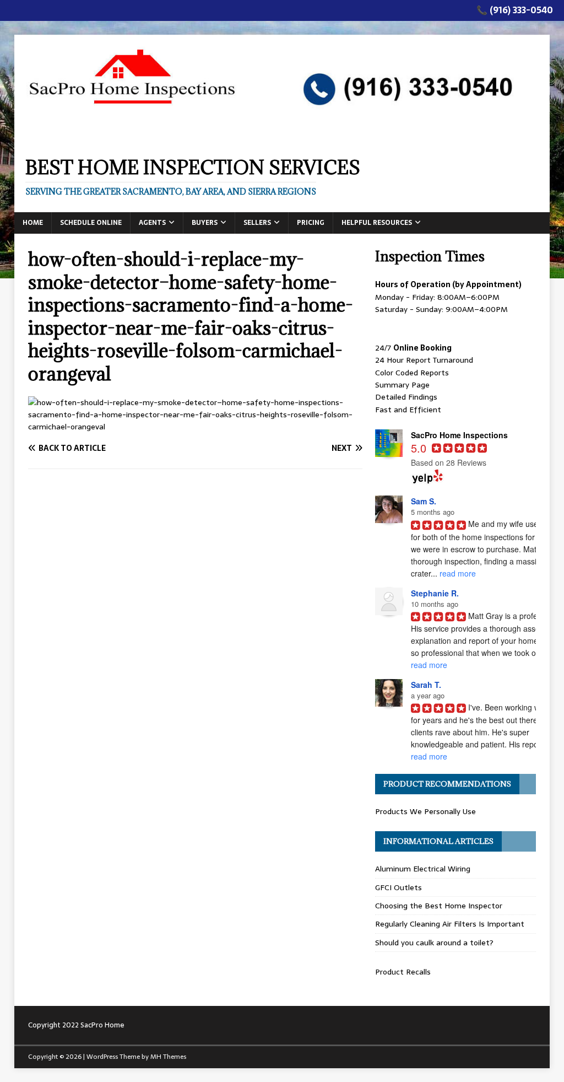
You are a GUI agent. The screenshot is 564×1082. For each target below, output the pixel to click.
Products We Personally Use (425, 811)
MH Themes (168, 1056)
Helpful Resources (376, 222)
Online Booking (422, 348)
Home (33, 222)
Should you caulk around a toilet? (434, 942)
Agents (152, 222)
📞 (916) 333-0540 (514, 10)
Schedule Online (91, 222)
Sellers (257, 222)
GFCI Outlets (398, 887)
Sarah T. (426, 684)
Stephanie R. (435, 593)
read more (458, 573)
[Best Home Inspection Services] (282, 139)
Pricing (310, 222)
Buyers (205, 222)
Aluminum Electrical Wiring (422, 869)
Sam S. (423, 501)
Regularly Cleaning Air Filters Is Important (449, 924)
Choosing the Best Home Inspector (438, 906)
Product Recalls (403, 972)
